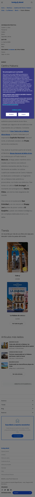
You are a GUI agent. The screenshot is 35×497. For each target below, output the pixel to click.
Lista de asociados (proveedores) (10, 104)
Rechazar (11, 114)
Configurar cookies (16, 109)
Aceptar (24, 114)
